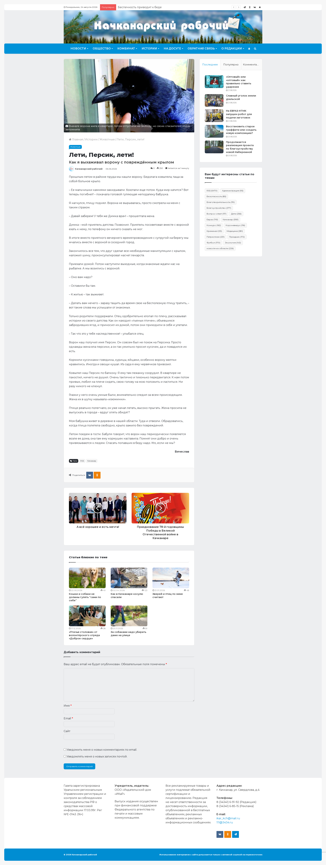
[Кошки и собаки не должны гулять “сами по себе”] (87, 578)
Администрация (232, 190)
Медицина (235, 231)
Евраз (212, 219)
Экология (233, 242)
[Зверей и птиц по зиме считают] (170, 578)
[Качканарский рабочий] (163, 26)
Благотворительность (221, 202)
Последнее (210, 64)
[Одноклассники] (249, 7)
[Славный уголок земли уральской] (214, 100)
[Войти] (259, 7)
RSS (82, 461)
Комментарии (252, 64)
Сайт (67, 731)
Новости (78, 48)
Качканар (91, 461)
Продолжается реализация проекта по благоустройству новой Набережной (240, 147)
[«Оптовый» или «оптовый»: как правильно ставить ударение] (214, 81)
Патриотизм (215, 237)
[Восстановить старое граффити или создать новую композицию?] (214, 131)
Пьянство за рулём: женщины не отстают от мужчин (155, 7)
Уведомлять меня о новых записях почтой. (97, 756)
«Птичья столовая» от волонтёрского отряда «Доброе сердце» (84, 635)
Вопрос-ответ (216, 213)
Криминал (214, 231)
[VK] (89, 475)
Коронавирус (235, 225)
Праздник (237, 237)
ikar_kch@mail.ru (228, 818)
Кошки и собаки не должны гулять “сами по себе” (85, 597)
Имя (68, 705)
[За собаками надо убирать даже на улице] (129, 616)
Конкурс (214, 225)
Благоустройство (219, 208)
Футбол (213, 242)
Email (68, 718)
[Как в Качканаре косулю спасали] (129, 578)
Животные (107, 139)
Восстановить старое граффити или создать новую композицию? (241, 130)
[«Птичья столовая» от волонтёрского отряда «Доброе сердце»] (87, 616)
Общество (102, 48)
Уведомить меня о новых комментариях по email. (102, 749)
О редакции (231, 48)
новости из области (220, 248)
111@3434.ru (224, 822)
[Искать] (255, 49)
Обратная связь (201, 48)
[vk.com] (254, 7)
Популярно (231, 64)
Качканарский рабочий (89, 169)
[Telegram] (244, 7)
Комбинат (126, 48)
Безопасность (216, 196)
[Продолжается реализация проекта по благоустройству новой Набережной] (214, 147)
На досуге (172, 48)
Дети (236, 213)
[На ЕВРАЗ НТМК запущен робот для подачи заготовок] (214, 115)
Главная (77, 139)
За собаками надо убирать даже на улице (128, 633)
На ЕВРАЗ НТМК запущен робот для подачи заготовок (239, 114)
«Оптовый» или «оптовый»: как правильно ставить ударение (238, 81)
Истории (149, 48)
